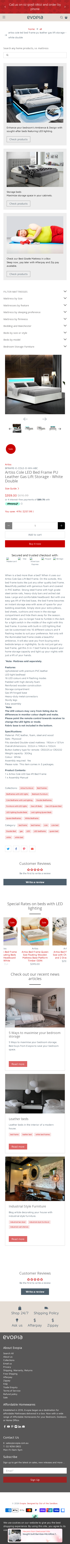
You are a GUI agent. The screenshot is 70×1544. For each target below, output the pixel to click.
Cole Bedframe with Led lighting (19, 800)
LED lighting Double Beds (16, 812)
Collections (8, 1360)
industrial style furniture (39, 1222)
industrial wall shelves (19, 1227)
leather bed (27, 1134)
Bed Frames (42, 788)
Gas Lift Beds (36, 806)
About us (7, 1356)
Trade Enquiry (10, 1387)
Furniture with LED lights (16, 806)
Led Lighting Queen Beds (41, 812)
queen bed (54, 831)
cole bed (54, 825)
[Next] (44, 419)
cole (46, 825)
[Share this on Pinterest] (24, 849)
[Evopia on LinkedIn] (19, 1427)
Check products (18, 139)
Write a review (35, 882)
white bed (19, 837)
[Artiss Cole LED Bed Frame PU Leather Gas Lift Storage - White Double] (35, 384)
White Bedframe (31, 818)
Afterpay (7, 1377)
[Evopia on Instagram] (15, 1427)
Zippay (6, 1380)
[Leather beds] (35, 1093)
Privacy (7, 1366)
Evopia (23, 1503)
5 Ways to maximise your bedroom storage (35, 1034)
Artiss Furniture (27, 788)
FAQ (5, 1383)
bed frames (35, 825)
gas (21, 831)
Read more (18, 1064)
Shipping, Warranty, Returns (17, 1370)
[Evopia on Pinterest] (12, 1427)
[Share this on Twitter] (8, 849)
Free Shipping (10, 1373)
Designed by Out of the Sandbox (42, 1503)
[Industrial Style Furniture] (35, 1179)
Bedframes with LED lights (17, 794)
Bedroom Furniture (40, 794)
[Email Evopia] (23, 1427)
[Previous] (25, 419)
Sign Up (35, 1479)
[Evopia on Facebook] (4, 1427)
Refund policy (10, 1394)
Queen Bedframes (13, 818)
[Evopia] (35, 17)
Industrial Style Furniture (27, 1206)
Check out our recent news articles (35, 976)
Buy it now (35, 543)
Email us (7, 1363)
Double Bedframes (44, 800)
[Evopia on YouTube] (8, 1427)
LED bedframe (40, 831)
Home (31, 29)
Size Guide (11, 488)
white (8, 837)
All (41, 29)
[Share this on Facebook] (16, 849)
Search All (8, 1353)
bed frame (23, 825)
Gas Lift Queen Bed (53, 806)
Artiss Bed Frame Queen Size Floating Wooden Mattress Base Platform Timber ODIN (35, 956)
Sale (5, 1397)
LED (28, 831)
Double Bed (11, 831)
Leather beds (18, 1119)
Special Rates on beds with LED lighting (35, 906)
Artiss (8, 464)
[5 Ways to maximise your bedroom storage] (35, 1008)
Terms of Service (12, 1390)
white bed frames (43, 1134)
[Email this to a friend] (32, 849)
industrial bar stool (17, 1222)
